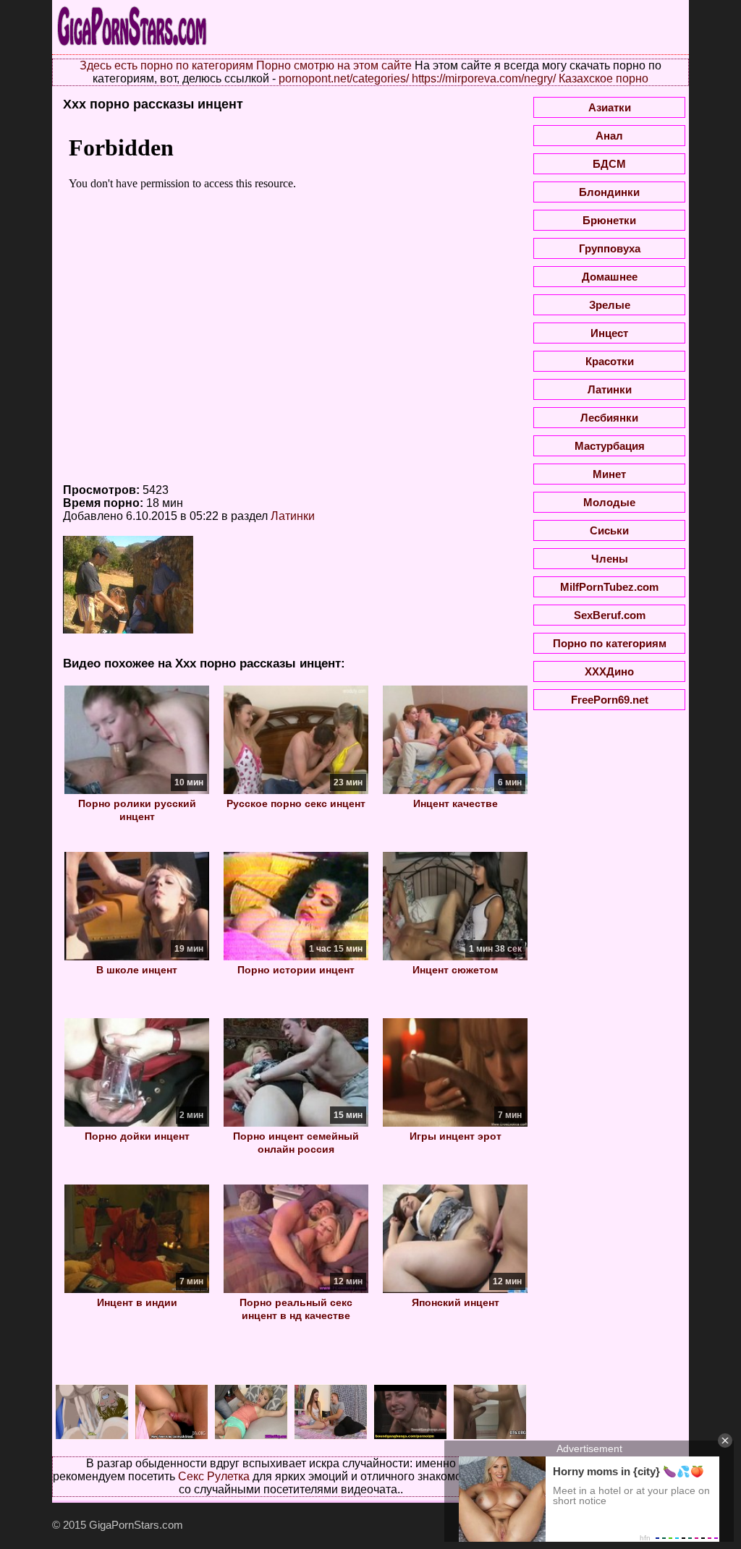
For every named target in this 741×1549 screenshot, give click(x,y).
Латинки (293, 516)
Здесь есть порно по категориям (166, 65)
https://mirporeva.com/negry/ (484, 78)
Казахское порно (603, 78)
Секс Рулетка (214, 1476)
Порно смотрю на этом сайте (334, 65)
